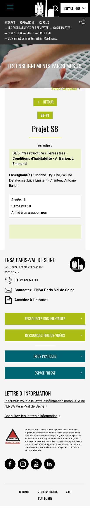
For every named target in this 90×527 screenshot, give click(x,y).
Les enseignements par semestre (28, 27)
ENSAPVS (10, 22)
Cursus (44, 22)
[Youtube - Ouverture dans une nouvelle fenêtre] (36, 464)
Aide (68, 492)
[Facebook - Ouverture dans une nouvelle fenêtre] (10, 464)
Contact (24, 492)
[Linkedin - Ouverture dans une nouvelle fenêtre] (49, 464)
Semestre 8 (15, 33)
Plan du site (45, 498)
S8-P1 (30, 33)
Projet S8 (45, 33)
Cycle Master (61, 27)
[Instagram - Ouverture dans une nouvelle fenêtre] (23, 464)
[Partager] (82, 23)
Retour (48, 102)
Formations (27, 22)
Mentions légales (47, 492)
